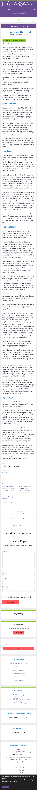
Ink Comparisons (18, 667)
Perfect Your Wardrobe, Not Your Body (25, 487)
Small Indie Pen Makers (18, 673)
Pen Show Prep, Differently (18, 703)
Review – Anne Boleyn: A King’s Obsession (18, 513)
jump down (16, 99)
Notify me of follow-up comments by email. (16, 597)
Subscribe (18, 632)
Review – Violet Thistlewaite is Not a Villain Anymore (18, 700)
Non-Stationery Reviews (21, 34)
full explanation (14, 761)
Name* (4, 571)
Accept (5, 787)
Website (5, 587)
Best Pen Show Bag (18, 695)
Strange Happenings (8, 486)
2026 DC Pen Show (18, 698)
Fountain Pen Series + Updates (18, 663)
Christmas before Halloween (18, 519)
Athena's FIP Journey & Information (18, 677)
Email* (4, 579)
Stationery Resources (18, 670)
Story (15, 525)
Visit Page (18, 4)
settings (15, 781)
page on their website (14, 430)
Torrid (20, 525)
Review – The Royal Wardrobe (8, 498)
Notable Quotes (18, 680)
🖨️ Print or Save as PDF (10, 43)
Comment (5, 551)
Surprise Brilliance (18, 696)
